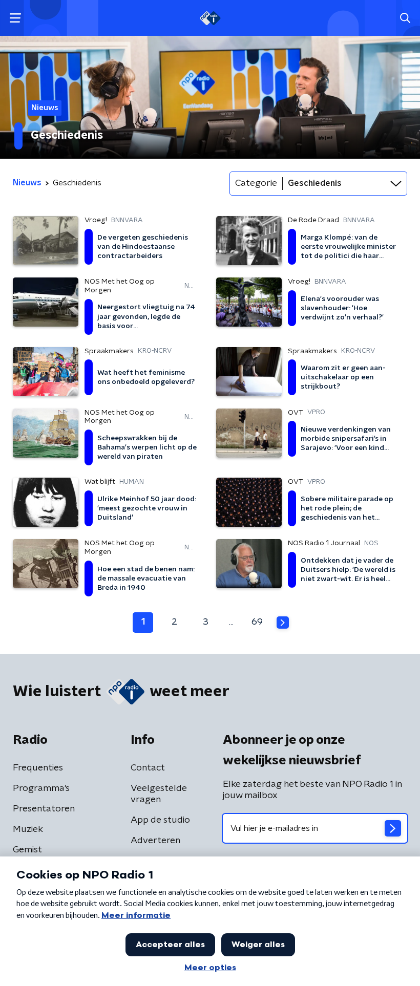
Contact (148, 768)
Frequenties (38, 768)
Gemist (27, 849)
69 (257, 622)
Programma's (41, 788)
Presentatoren (44, 808)
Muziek (28, 829)
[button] (15, 18)
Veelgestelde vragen (159, 794)
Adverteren (155, 840)
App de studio (160, 820)
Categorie (256, 183)
